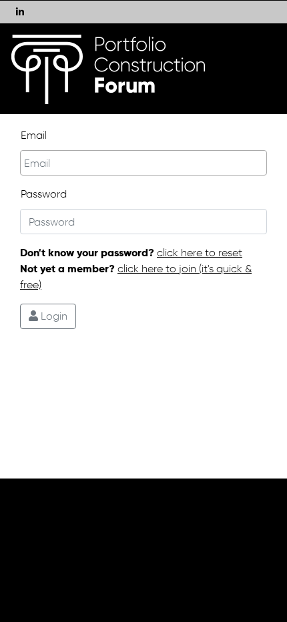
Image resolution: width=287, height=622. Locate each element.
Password (44, 194)
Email (34, 135)
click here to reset (199, 252)
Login (52, 316)
